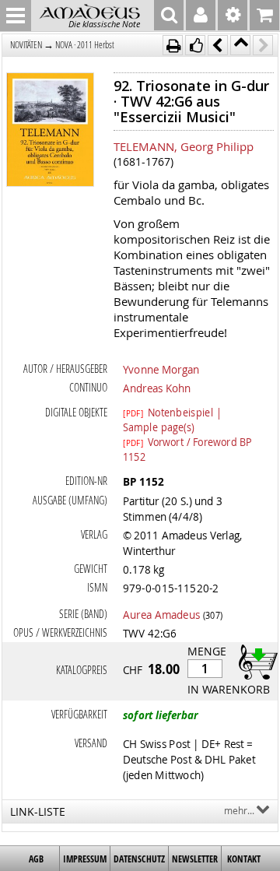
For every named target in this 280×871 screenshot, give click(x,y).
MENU (15, 15)
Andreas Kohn (157, 387)
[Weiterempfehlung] (195, 45)
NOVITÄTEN (26, 45)
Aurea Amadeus (161, 614)
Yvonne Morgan (161, 369)
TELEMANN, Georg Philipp (184, 146)
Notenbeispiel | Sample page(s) (172, 412)
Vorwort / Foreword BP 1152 (187, 441)
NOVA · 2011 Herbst (84, 45)
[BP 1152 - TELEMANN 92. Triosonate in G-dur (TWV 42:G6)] (50, 131)
